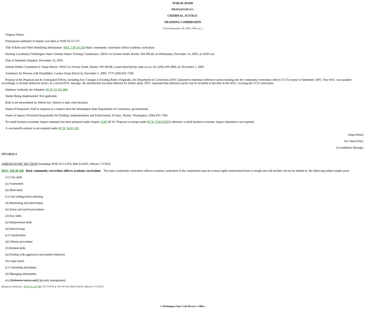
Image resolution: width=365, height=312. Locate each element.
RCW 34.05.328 (69, 128)
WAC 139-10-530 (74, 47)
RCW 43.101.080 (56, 89)
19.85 (103, 121)
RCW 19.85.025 (157, 121)
